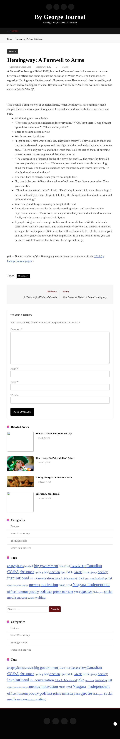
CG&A (13, 571)
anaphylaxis (15, 566)
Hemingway (23, 276)
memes (34, 585)
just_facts (89, 578)
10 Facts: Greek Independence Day (54, 433)
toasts (31, 597)
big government (46, 566)
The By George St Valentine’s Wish (54, 477)
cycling (39, 572)
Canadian (94, 565)
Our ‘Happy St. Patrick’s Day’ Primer (55, 458)
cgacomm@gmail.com (20, 67)
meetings (25, 585)
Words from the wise (21, 548)
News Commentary (20, 533)
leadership (101, 578)
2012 (97, 256)
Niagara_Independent (91, 584)
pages (28, 260)
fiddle (70, 572)
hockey (103, 572)
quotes (86, 591)
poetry (34, 591)
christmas (27, 572)
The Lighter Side (19, 540)
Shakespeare (98, 592)
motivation (49, 584)
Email (14, 382)
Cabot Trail (64, 566)
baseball (29, 566)
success (22, 597)
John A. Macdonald (66, 578)
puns (77, 591)
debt (46, 572)
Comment (16, 329)
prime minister (63, 592)
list (110, 578)
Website (14, 395)
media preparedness (14, 585)
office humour (17, 592)
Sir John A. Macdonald (47, 494)
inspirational (18, 578)
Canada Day (78, 566)
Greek (78, 572)
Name (14, 368)
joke (80, 578)
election (54, 572)
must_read (65, 585)
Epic (63, 572)
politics (46, 591)
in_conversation (42, 578)
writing (40, 597)
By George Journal (60, 16)
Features (12, 51)
